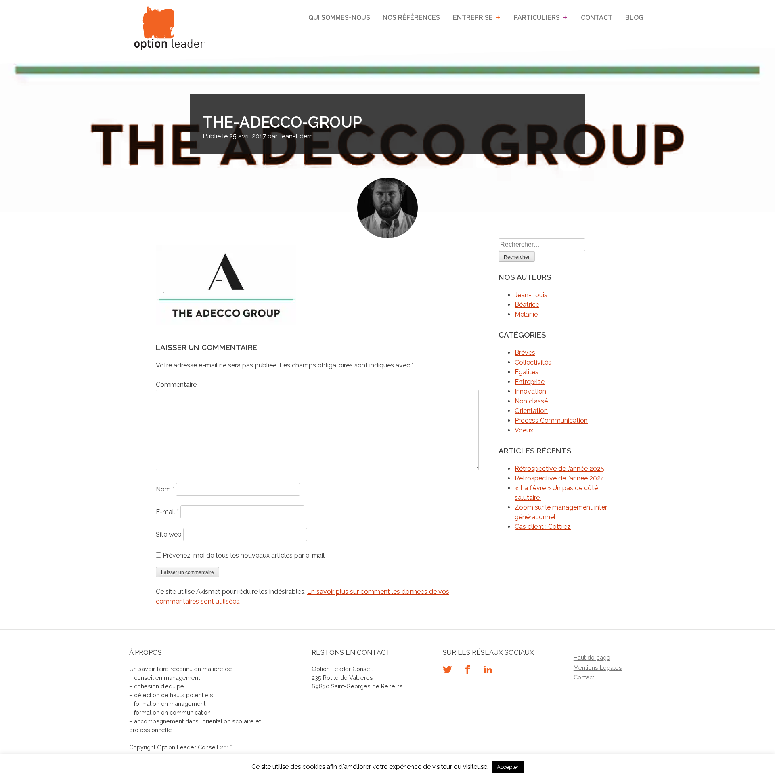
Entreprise (473, 17)
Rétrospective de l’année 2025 (559, 468)
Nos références (411, 17)
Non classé (531, 401)
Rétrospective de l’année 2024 (560, 478)
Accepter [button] (508, 767)
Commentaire (176, 384)
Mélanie (526, 314)
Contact (596, 17)
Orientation (531, 411)
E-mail (167, 512)
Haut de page (592, 657)
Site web (169, 534)
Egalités (526, 372)
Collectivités (533, 362)
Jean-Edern (296, 136)
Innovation (530, 391)
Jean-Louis (531, 295)
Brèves (525, 352)
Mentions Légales (598, 667)
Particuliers (537, 17)
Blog (634, 17)
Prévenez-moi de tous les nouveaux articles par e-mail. (244, 555)
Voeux (524, 430)
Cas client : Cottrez (543, 527)
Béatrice (527, 304)
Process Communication (551, 420)
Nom (165, 489)
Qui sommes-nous (339, 17)
